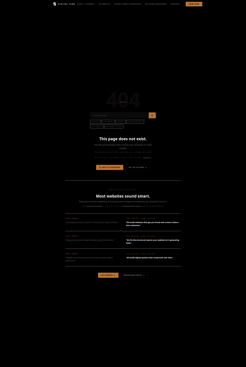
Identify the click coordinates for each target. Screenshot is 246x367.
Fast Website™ (104, 4)
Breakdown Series (133, 275)
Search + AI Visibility (86, 4)
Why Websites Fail (113, 126)
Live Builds (108, 122)
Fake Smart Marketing (94, 206)
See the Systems (136, 167)
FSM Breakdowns (135, 122)
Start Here (194, 4)
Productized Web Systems (131, 206)
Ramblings (175, 4)
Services (95, 122)
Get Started (97, 126)
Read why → (147, 157)
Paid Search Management (156, 4)
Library (120, 122)
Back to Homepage (111, 167)
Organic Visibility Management (127, 4)
